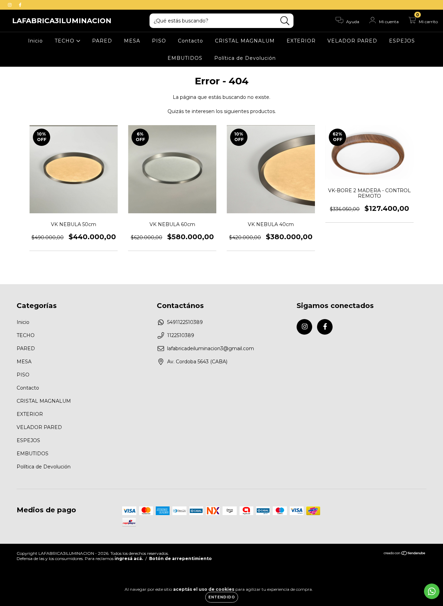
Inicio (35, 41)
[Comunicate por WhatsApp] (432, 591)
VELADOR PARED (352, 41)
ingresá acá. (129, 558)
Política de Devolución (245, 58)
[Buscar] (285, 21)
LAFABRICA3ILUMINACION (61, 21)
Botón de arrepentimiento (180, 558)
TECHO (65, 41)
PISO (159, 41)
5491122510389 (185, 322)
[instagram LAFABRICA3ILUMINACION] (10, 5)
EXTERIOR (301, 41)
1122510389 (180, 335)
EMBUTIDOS (185, 58)
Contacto (190, 41)
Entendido (221, 597)
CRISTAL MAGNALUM (245, 41)
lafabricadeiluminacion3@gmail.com (210, 348)
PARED (102, 41)
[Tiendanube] (404, 553)
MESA (132, 41)
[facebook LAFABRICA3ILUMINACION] (20, 5)
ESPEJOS (402, 41)
